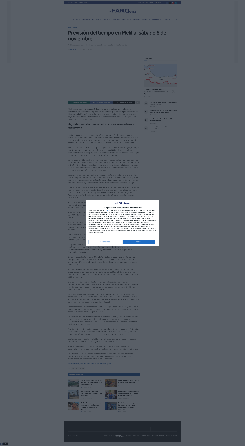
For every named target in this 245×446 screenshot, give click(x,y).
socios (106, 210)
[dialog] (122, 223)
